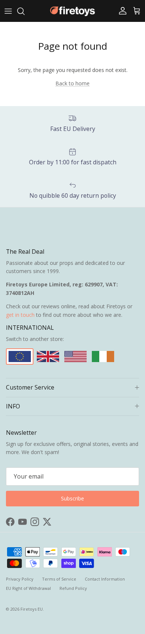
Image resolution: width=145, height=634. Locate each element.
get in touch (20, 314)
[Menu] (8, 11)
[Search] (24, 11)
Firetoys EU (31, 609)
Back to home (72, 83)
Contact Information (105, 579)
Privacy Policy (19, 579)
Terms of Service (59, 579)
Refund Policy (73, 588)
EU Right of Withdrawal (28, 588)
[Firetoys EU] (72, 11)
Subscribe (72, 498)
